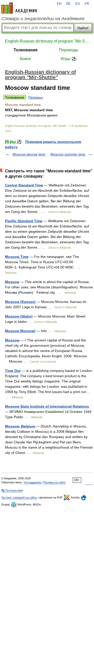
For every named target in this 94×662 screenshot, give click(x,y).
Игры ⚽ (68, 59)
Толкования (25, 50)
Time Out (13, 371)
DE (68, 4)
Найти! (82, 28)
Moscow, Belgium (20, 426)
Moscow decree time (29, 154)
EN (59, 4)
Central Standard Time (24, 185)
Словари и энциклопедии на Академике (42, 18)
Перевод (35, 97)
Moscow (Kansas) (20, 302)
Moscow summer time (67, 154)
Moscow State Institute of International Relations (47, 406)
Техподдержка (32, 482)
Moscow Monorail (20, 331)
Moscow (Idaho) (19, 316)
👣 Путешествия (12, 490)
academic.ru (19, 8)
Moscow (12, 282)
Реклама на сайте (54, 482)
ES (77, 4)
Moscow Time (17, 257)
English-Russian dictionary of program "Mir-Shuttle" (47, 41)
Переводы (68, 50)
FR (87, 4)
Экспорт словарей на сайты (19, 497)
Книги (25, 59)
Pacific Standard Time (23, 221)
